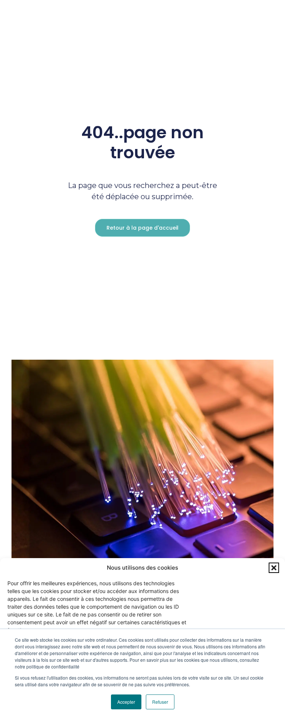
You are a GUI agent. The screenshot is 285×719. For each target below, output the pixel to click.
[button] (274, 567)
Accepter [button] (126, 702)
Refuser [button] (160, 702)
